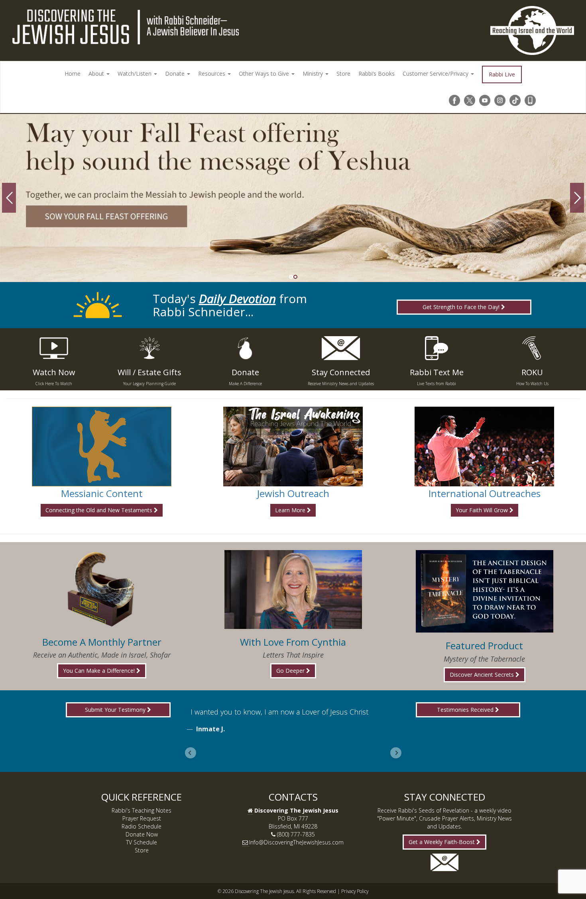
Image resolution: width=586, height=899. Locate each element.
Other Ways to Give (265, 73)
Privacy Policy (354, 891)
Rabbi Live (502, 74)
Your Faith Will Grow (482, 510)
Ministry (313, 73)
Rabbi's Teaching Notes (141, 810)
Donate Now (142, 834)
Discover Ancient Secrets (482, 674)
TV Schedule (141, 842)
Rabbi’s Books (376, 73)
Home (73, 73)
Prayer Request (141, 818)
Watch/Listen (135, 73)
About (97, 73)
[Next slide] (395, 752)
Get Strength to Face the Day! (462, 307)
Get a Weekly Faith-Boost (442, 842)
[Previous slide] (190, 752)
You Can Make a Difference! (99, 670)
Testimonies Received (466, 709)
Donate (175, 73)
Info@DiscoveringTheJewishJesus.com (296, 842)
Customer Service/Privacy (436, 73)
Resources (212, 73)
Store (343, 73)
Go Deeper (291, 670)
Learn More (291, 510)
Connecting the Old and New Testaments (99, 510)
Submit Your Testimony (116, 709)
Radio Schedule (141, 826)
